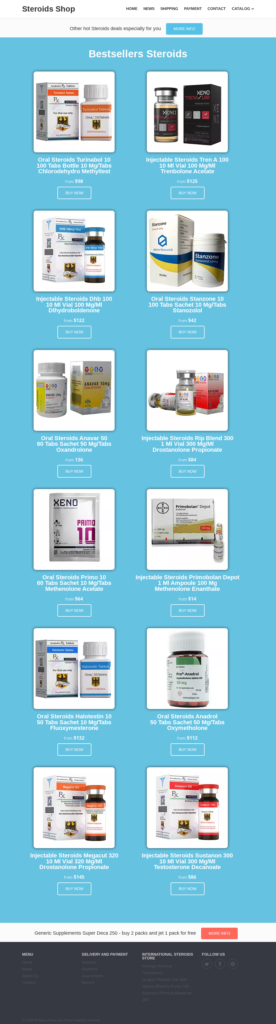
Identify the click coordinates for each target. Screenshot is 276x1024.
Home (131, 8)
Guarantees (92, 975)
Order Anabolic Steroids (82, 1020)
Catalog (241, 8)
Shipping (169, 8)
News (148, 8)
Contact (217, 8)
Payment (193, 8)
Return (88, 982)
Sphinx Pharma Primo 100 (165, 986)
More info (184, 29)
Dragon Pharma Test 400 (164, 979)
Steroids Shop (48, 9)
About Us (30, 975)
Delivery (89, 962)
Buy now (74, 193)
